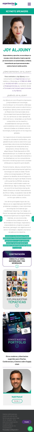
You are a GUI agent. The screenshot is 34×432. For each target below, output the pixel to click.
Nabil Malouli (17, 397)
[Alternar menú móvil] (29, 4)
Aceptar (26, 422)
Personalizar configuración (10, 430)
